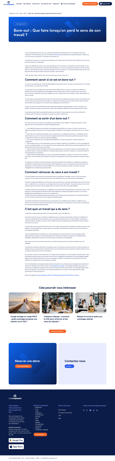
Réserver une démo (90, 3)
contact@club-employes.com (48, 458)
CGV (22, 458)
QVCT (25, 13)
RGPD (38, 458)
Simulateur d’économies (65, 412)
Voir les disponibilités (23, 366)
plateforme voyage (58, 266)
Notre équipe (62, 410)
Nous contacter (39, 434)
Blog (21, 13)
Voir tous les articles (56, 331)
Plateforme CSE (13, 13)
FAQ (59, 415)
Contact (68, 366)
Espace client (106, 3)
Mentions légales (30, 458)
